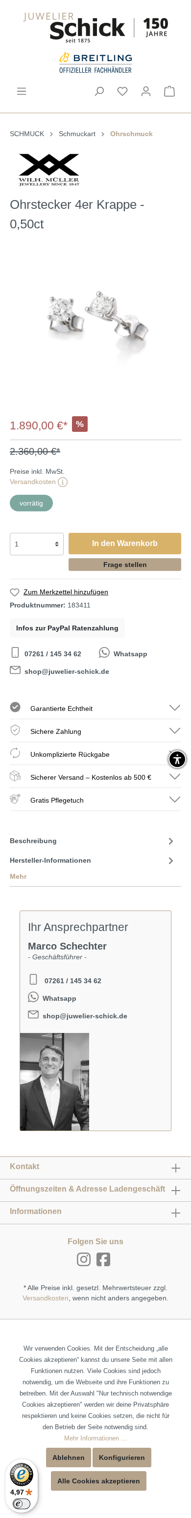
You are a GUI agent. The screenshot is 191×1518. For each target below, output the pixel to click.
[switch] (21, 1503)
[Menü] (21, 91)
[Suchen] (99, 91)
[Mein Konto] (146, 91)
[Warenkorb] (169, 91)
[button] (177, 759)
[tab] (93, 840)
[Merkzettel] (122, 91)
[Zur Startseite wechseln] (95, 27)
